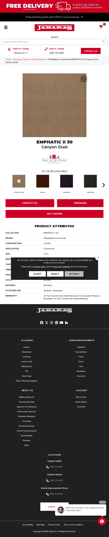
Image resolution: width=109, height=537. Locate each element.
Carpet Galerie (54, 474)
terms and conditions (61, 266)
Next (103, 180)
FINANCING (80, 203)
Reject (55, 274)
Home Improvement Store (54, 488)
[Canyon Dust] (19, 181)
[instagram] (52, 323)
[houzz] (66, 323)
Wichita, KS (19, 53)
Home (8, 59)
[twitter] (47, 323)
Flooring (17, 59)
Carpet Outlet (54, 461)
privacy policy (40, 266)
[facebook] (42, 323)
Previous (5, 180)
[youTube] (61, 323)
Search (54, 37)
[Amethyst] (66, 181)
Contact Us (29, 203)
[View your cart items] (101, 27)
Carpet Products (38, 59)
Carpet (26, 59)
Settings (74, 274)
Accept (37, 274)
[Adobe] (43, 181)
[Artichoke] (90, 181)
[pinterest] (56, 323)
